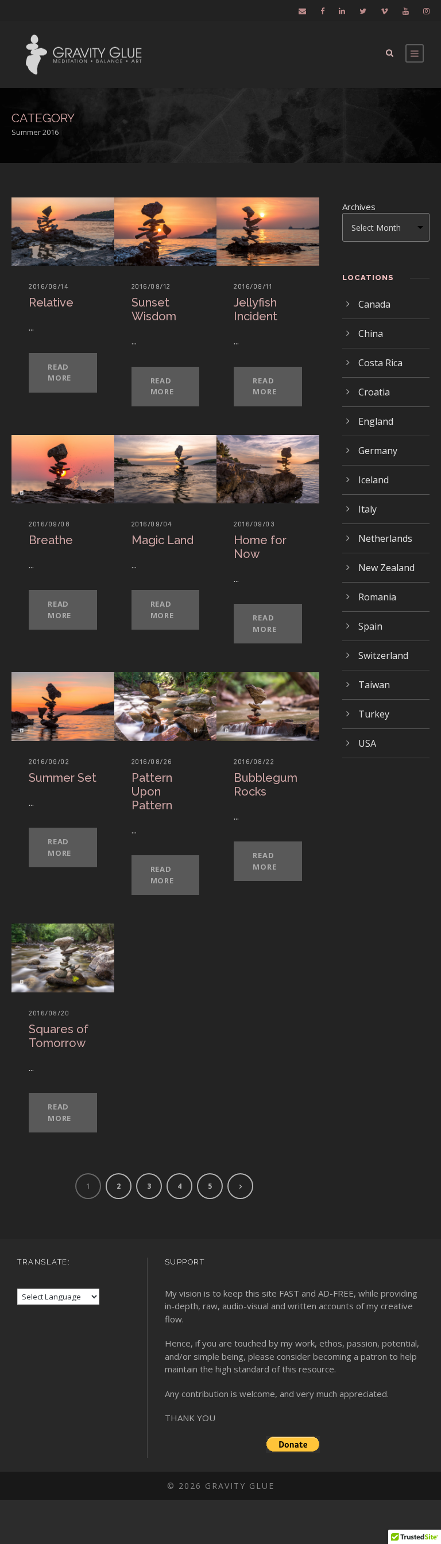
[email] (302, 11)
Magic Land (162, 540)
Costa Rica (380, 362)
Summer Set (62, 778)
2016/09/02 (49, 762)
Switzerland (383, 655)
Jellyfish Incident (255, 309)
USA (367, 743)
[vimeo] (384, 11)
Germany (377, 450)
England (375, 421)
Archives (359, 206)
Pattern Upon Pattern (151, 791)
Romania (377, 597)
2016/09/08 (49, 524)
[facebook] (322, 11)
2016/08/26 (152, 762)
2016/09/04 (152, 524)
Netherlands (385, 538)
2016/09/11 (253, 286)
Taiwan (374, 684)
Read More (59, 372)
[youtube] (406, 11)
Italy (367, 509)
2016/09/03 (254, 524)
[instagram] (426, 11)
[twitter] (362, 11)
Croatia (374, 392)
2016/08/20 (49, 1013)
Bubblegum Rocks (265, 784)
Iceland (373, 480)
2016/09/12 (151, 286)
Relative (51, 302)
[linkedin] (342, 11)
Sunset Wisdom (153, 309)
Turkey (373, 714)
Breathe (51, 540)
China (370, 333)
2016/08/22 (254, 762)
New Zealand (386, 567)
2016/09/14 (49, 286)
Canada (374, 304)
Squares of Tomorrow (58, 1036)
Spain (370, 626)
